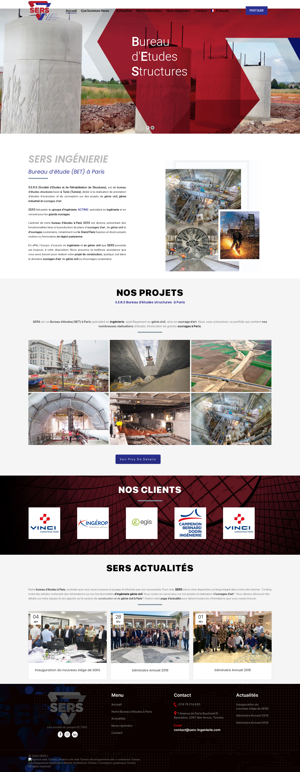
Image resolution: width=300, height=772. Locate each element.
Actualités (118, 718)
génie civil (110, 196)
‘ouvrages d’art (224, 594)
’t (96, 227)
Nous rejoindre (121, 725)
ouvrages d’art (52, 201)
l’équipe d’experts (51, 245)
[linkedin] (75, 734)
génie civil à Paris (131, 598)
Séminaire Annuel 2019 (150, 670)
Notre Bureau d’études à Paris (131, 711)
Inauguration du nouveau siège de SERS (67, 670)
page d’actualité (171, 598)
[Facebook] (60, 734)
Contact (116, 732)
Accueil (116, 704)
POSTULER (256, 10)
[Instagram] (67, 734)
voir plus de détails (138, 459)
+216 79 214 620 (188, 704)
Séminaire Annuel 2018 (232, 670)
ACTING (81, 727)
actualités (164, 568)
